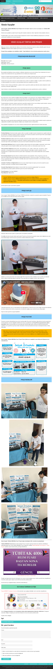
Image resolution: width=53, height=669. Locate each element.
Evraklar (3, 20)
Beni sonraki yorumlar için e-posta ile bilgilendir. (13, 653)
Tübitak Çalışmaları (5, 3)
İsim (2, 639)
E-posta (3, 643)
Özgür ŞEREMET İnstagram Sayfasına (9, 591)
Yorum (2, 630)
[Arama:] (45, 1)
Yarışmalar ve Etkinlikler (18, 1)
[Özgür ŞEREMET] (26, 16)
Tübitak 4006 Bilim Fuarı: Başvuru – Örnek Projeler (26, 575)
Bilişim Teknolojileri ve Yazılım (7, 18)
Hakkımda (9, 1)
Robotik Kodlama (21, 18)
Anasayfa (3, 1)
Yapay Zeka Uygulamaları (32, 18)
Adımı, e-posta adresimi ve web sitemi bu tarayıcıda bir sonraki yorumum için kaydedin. (21, 651)
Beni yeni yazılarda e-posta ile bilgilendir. (11, 655)
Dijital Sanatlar (44, 18)
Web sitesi (3, 647)
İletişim (13, 3)
